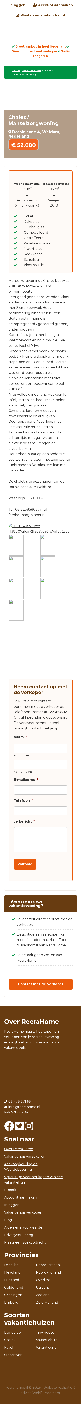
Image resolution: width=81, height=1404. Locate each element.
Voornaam (21, 755)
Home (16, 70)
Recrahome (40, 33)
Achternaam (23, 771)
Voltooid (25, 864)
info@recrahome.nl (24, 1385)
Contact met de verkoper (40, 984)
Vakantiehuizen (31, 70)
